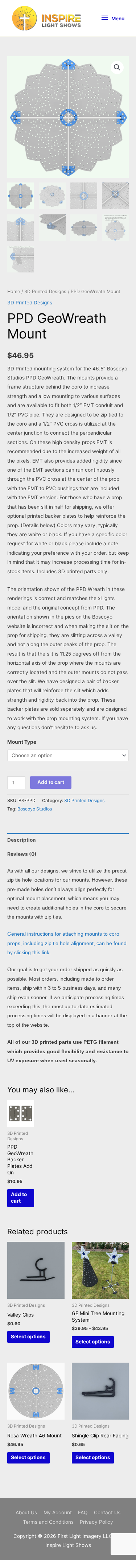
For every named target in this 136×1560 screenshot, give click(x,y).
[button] (117, 67)
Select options (28, 1336)
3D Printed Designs (45, 291)
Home (13, 291)
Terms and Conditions (48, 1522)
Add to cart (50, 782)
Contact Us (107, 1512)
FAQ (82, 1512)
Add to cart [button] (19, 1197)
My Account (58, 1512)
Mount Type (21, 742)
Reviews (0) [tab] (22, 854)
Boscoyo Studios (34, 809)
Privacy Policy (96, 1522)
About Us (26, 1512)
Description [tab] (21, 840)
